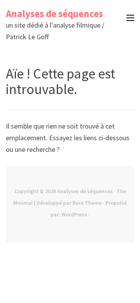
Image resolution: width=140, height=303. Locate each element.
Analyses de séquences (54, 13)
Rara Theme (87, 202)
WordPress (74, 214)
